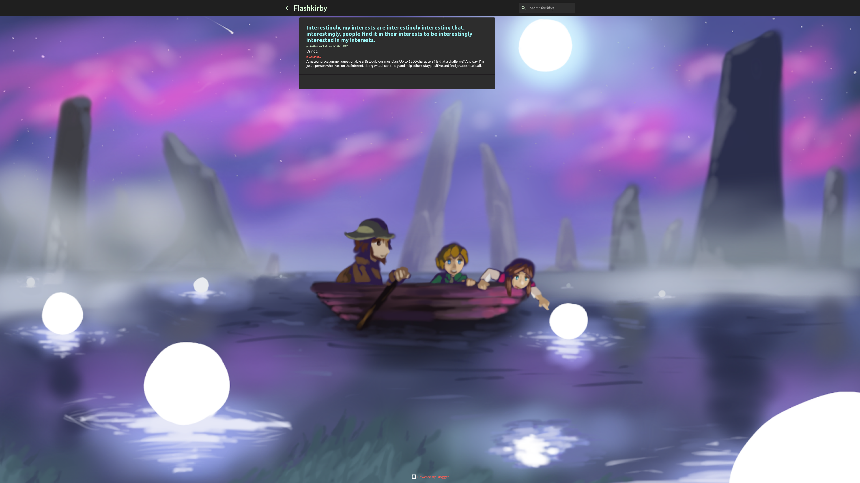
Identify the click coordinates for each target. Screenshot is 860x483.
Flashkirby (310, 8)
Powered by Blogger (433, 477)
